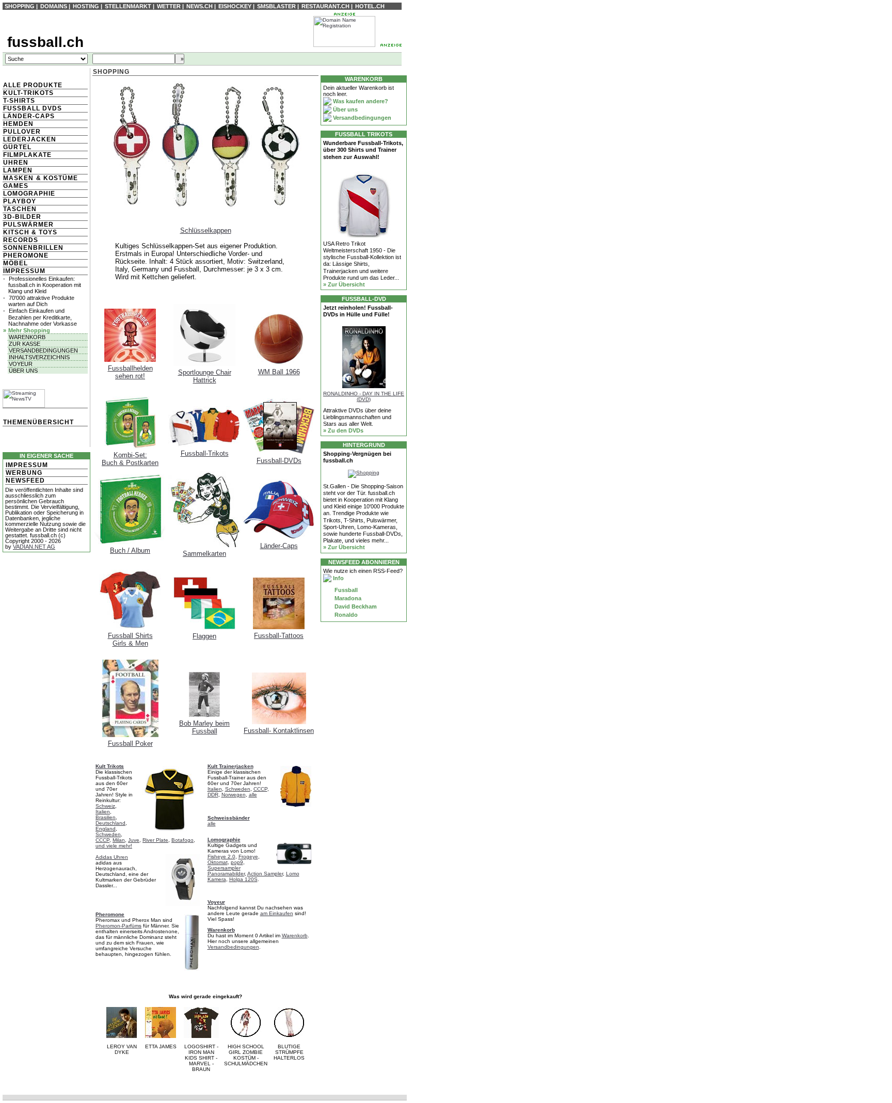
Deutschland (110, 823)
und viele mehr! (113, 846)
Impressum (24, 271)
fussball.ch (45, 42)
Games (15, 185)
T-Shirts (19, 100)
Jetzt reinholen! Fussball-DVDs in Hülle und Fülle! (358, 311)
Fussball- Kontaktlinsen (279, 730)
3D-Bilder (22, 216)
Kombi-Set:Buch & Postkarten (130, 459)
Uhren (15, 162)
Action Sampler (265, 873)
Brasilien (105, 817)
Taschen (20, 209)
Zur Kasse (24, 344)
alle (253, 794)
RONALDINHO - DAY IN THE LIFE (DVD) (363, 396)
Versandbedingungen (43, 350)
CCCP (102, 840)
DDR (213, 794)
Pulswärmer (28, 224)
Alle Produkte (32, 85)
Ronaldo (345, 615)
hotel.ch (370, 6)
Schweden (108, 834)
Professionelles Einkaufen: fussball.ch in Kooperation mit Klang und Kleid (44, 285)
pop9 (237, 862)
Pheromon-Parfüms (118, 926)
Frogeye (248, 856)
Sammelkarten (204, 553)
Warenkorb (27, 337)
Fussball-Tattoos (279, 636)
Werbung (24, 472)
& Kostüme (56, 178)
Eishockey (234, 6)
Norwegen (233, 794)
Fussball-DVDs (279, 461)
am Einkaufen (276, 913)
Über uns (23, 370)
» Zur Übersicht (344, 284)
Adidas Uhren (111, 857)
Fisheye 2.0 (221, 856)
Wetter (169, 6)
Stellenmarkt (128, 6)
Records (20, 240)
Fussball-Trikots (205, 453)
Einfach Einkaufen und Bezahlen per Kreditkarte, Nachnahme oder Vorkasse (42, 317)
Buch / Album (130, 550)
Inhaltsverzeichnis (39, 357)
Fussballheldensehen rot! (130, 372)
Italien (102, 811)
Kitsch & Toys (30, 232)
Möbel (15, 263)
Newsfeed (25, 480)
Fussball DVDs (32, 108)
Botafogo (182, 840)
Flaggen (204, 636)
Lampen (18, 170)
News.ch (199, 6)
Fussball (345, 590)
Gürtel (17, 147)
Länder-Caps (29, 116)
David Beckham (355, 606)
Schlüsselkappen (205, 230)
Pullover (22, 131)
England (105, 829)
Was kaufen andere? (359, 101)
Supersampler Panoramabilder (226, 870)
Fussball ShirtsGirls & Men (130, 639)
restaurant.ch (325, 6)
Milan (119, 840)
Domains (53, 6)
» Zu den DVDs (343, 430)
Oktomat (218, 862)
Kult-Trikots (28, 93)
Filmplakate (27, 154)
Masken (18, 178)
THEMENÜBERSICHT (38, 422)
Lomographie (29, 193)
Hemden (18, 123)
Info (337, 578)
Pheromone (26, 255)
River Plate (155, 840)
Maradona (347, 598)
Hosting (86, 6)
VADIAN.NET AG (34, 546)
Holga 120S (243, 879)
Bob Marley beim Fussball (204, 727)
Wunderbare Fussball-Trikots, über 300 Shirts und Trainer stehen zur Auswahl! (363, 149)
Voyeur (21, 364)
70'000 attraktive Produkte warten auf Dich (41, 301)
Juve (133, 840)
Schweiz (105, 806)
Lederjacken (29, 139)
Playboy (19, 201)
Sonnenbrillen (33, 247)
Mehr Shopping (29, 330)
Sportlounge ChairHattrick (204, 376)
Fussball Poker (130, 743)
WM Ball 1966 (279, 372)
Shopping (20, 6)
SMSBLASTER (276, 6)
